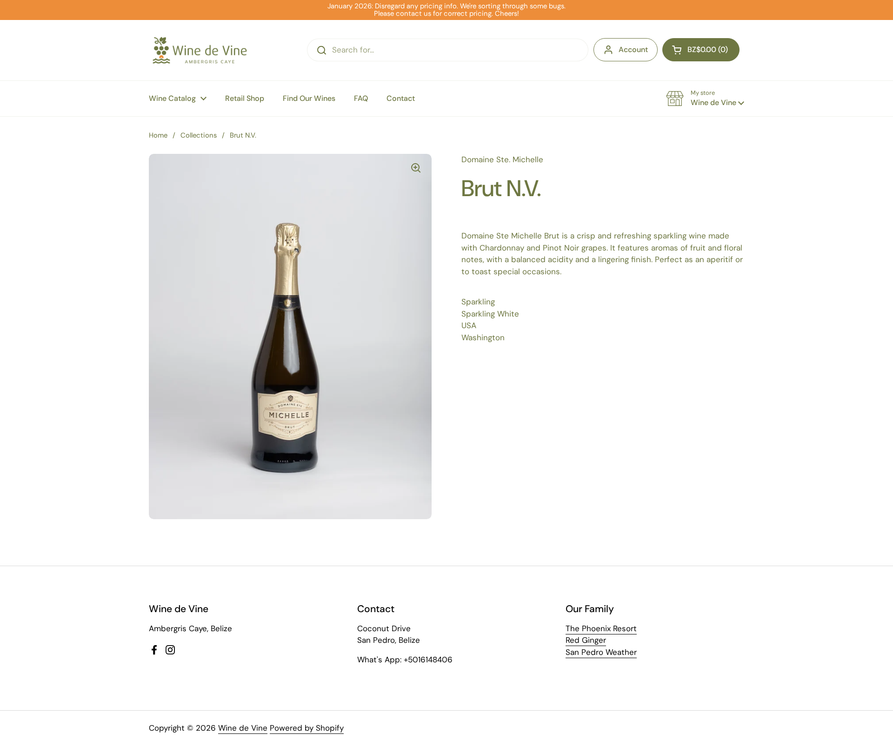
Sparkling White (490, 314)
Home (158, 135)
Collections (198, 135)
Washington (483, 337)
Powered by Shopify (307, 728)
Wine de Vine (242, 728)
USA (468, 325)
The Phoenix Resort (601, 628)
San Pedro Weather (601, 652)
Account (633, 49)
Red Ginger (586, 640)
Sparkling (478, 302)
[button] (701, 49)
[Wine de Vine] (200, 50)
